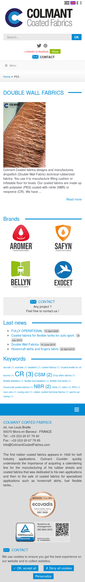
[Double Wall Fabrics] (24, 134)
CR (24, 373)
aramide (21, 367)
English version (73, 3)
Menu (13, 65)
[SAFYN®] (64, 239)
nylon (66, 387)
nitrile (56, 387)
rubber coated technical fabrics (51, 392)
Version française (79, 3)
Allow (55, 51)
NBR (42, 386)
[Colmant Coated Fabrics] (38, 18)
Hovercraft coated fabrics (18, 387)
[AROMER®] (21, 239)
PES (76, 387)
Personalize (43, 576)
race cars (10, 392)
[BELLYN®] (21, 276)
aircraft (8, 367)
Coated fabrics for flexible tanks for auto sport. (43, 335)
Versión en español (67, 3)
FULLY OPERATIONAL (27, 331)
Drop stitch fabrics (64, 375)
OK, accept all (26, 568)
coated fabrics (51, 367)
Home (6, 76)
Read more (74, 199)
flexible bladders (13, 380)
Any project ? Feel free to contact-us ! (42, 306)
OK (76, 37)
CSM (43, 374)
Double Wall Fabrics (33, 92)
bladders (34, 367)
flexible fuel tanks (60, 380)
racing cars (24, 392)
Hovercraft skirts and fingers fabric (35, 349)
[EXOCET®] (64, 276)
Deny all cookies (60, 568)
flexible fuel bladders (36, 380)
